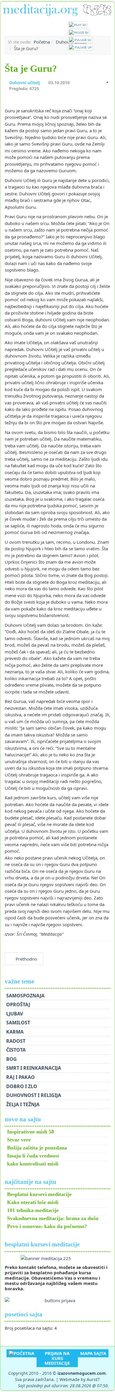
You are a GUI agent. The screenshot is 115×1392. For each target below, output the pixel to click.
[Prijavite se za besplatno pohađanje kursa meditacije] (57, 1258)
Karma (15, 1032)
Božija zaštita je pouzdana (37, 1148)
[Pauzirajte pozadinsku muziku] (79, 32)
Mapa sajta (93, 1353)
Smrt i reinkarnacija (33, 1068)
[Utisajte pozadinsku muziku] (80, 39)
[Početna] (21, 1353)
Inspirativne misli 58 (30, 1132)
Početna (42, 42)
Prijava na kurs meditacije (57, 1358)
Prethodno (25, 959)
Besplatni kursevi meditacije (39, 1194)
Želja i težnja (23, 1104)
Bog (11, 1059)
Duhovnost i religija (33, 1095)
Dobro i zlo (21, 1086)
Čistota (16, 1050)
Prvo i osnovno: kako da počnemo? (47, 1226)
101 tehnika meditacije (33, 1210)
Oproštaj (18, 1004)
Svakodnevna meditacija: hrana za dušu (52, 1218)
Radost (15, 1041)
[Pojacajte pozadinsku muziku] (80, 47)
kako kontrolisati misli (32, 1164)
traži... (107, 24)
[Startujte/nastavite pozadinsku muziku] (78, 24)
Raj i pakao (20, 1077)
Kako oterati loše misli (32, 1202)
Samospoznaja (25, 995)
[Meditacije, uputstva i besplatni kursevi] (57, 9)
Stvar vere (19, 1140)
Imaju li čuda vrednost (33, 1156)
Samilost (18, 1022)
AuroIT (93, 1379)
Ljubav (14, 1013)
